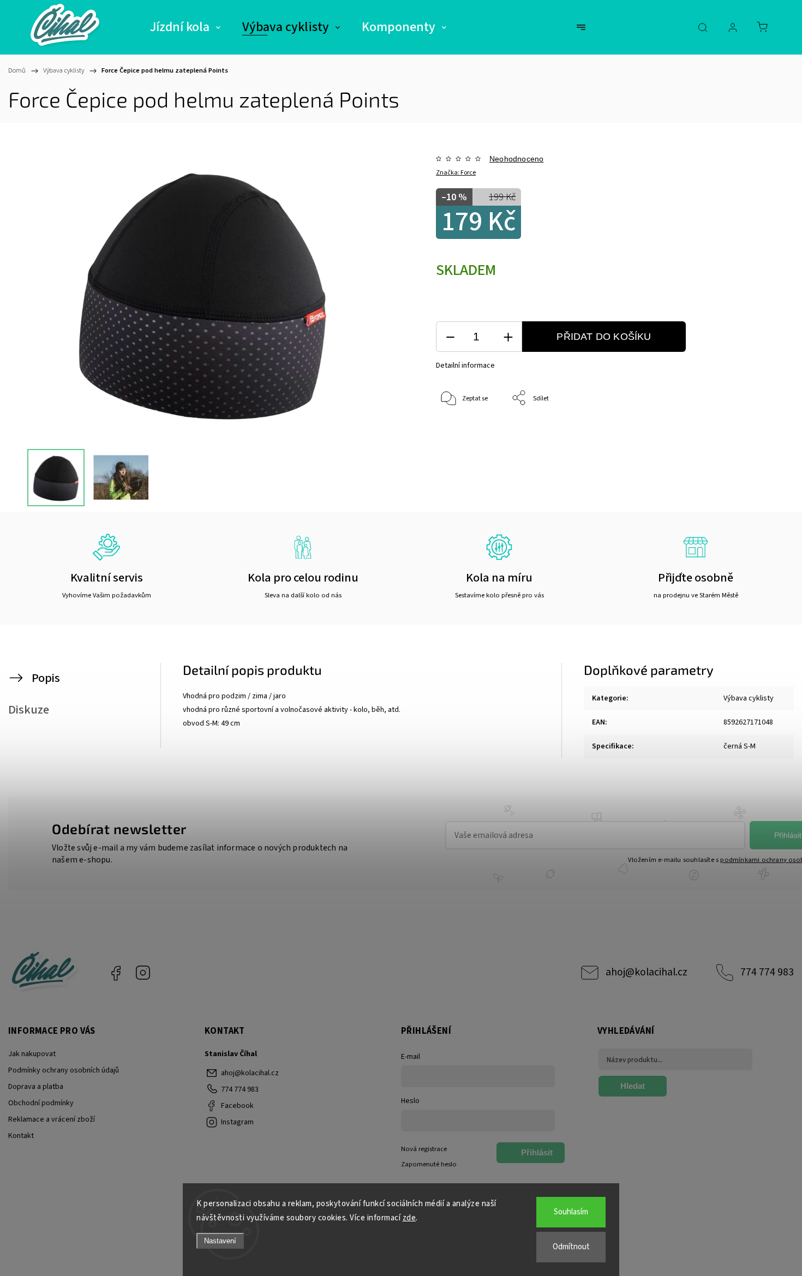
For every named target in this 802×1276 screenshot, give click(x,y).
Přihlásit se (537, 1155)
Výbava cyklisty (748, 698)
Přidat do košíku (603, 336)
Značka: (456, 172)
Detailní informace (465, 365)
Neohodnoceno (516, 159)
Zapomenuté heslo (429, 1164)
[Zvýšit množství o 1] (508, 336)
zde (409, 1218)
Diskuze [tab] (28, 709)
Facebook (115, 973)
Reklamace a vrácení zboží (51, 1119)
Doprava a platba (35, 1086)
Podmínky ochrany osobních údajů (63, 1070)
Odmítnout (571, 1247)
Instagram (143, 973)
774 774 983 (767, 972)
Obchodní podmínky (41, 1103)
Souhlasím (571, 1212)
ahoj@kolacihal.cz (646, 972)
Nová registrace (424, 1149)
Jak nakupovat (32, 1054)
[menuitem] (185, 27)
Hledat (632, 1086)
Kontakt (21, 1135)
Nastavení (220, 1241)
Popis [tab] (46, 678)
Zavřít (741, 434)
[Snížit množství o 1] (450, 336)
